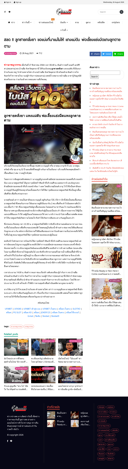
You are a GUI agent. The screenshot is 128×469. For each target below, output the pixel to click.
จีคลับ (37, 316)
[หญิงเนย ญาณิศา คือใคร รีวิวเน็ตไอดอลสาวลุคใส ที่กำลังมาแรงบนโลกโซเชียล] (107, 225)
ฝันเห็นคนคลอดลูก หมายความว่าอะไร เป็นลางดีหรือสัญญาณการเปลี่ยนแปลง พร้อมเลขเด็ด (107, 134)
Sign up (18, 2)
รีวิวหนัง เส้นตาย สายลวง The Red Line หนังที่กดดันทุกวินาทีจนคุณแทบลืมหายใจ (106, 153)
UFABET (8, 308)
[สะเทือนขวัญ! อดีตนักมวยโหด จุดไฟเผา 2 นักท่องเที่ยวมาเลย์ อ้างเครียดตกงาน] (43, 347)
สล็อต (8, 312)
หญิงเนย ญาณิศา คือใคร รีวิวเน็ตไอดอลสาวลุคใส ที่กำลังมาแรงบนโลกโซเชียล (106, 98)
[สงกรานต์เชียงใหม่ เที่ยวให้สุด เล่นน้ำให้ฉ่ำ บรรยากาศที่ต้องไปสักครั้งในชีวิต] (107, 289)
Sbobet (45, 316)
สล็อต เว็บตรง (65, 308)
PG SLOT (17, 312)
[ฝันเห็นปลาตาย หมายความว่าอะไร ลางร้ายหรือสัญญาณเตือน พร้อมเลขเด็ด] (107, 194)
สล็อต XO (28, 312)
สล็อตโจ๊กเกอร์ (72, 312)
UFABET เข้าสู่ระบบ (32, 308)
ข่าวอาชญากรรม (16, 326)
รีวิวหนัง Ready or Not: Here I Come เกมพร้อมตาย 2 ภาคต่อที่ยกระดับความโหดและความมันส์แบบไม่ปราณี (107, 109)
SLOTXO (76, 308)
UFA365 (17, 308)
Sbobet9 (55, 316)
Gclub (30, 316)
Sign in (8, 2)
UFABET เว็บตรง (49, 308)
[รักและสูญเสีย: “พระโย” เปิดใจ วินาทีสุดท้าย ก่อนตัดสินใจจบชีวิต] (16, 374)
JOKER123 (45, 312)
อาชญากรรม (29, 326)
